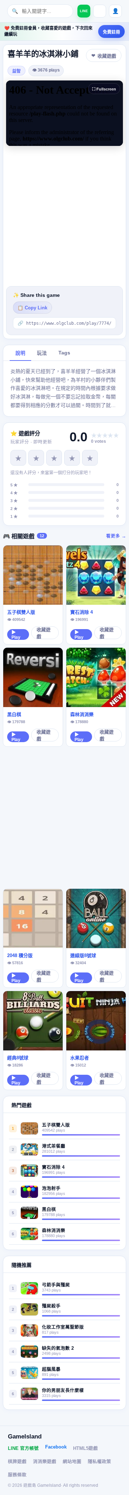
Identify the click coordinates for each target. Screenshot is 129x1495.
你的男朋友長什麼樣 (63, 1390)
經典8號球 (17, 1057)
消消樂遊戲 (44, 1461)
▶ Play (15, 635)
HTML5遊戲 (85, 1448)
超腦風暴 (51, 1369)
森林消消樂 (82, 714)
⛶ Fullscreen (104, 89)
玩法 (42, 353)
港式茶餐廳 (53, 1146)
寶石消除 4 (81, 612)
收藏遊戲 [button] (106, 56)
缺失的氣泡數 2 (58, 1348)
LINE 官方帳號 (23, 1448)
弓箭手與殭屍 (56, 1285)
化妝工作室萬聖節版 (63, 1327)
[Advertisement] (64, 216)
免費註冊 (111, 32)
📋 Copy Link (32, 307)
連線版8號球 (83, 955)
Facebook (56, 1447)
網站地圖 (72, 1461)
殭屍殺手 (51, 1306)
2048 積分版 (20, 955)
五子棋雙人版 (21, 612)
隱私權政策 (99, 1461)
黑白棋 (14, 714)
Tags (64, 353)
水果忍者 (79, 1057)
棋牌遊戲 (17, 1461)
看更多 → (116, 536)
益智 (16, 71)
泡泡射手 (51, 1188)
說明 (20, 353)
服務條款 (17, 1474)
